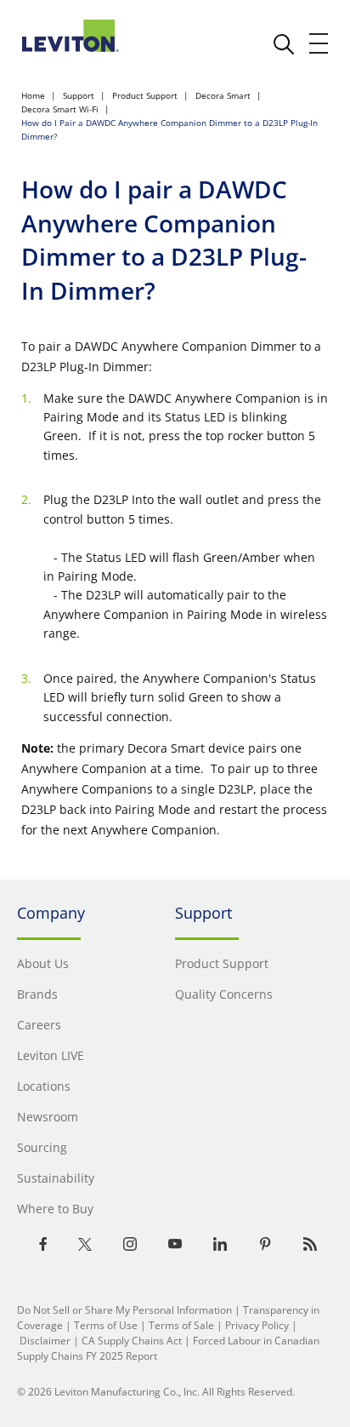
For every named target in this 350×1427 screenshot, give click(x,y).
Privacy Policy (257, 1325)
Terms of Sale (181, 1325)
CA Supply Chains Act (132, 1340)
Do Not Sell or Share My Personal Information (124, 1310)
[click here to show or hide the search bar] (284, 44)
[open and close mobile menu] (319, 43)
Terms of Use (106, 1325)
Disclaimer (45, 1340)
